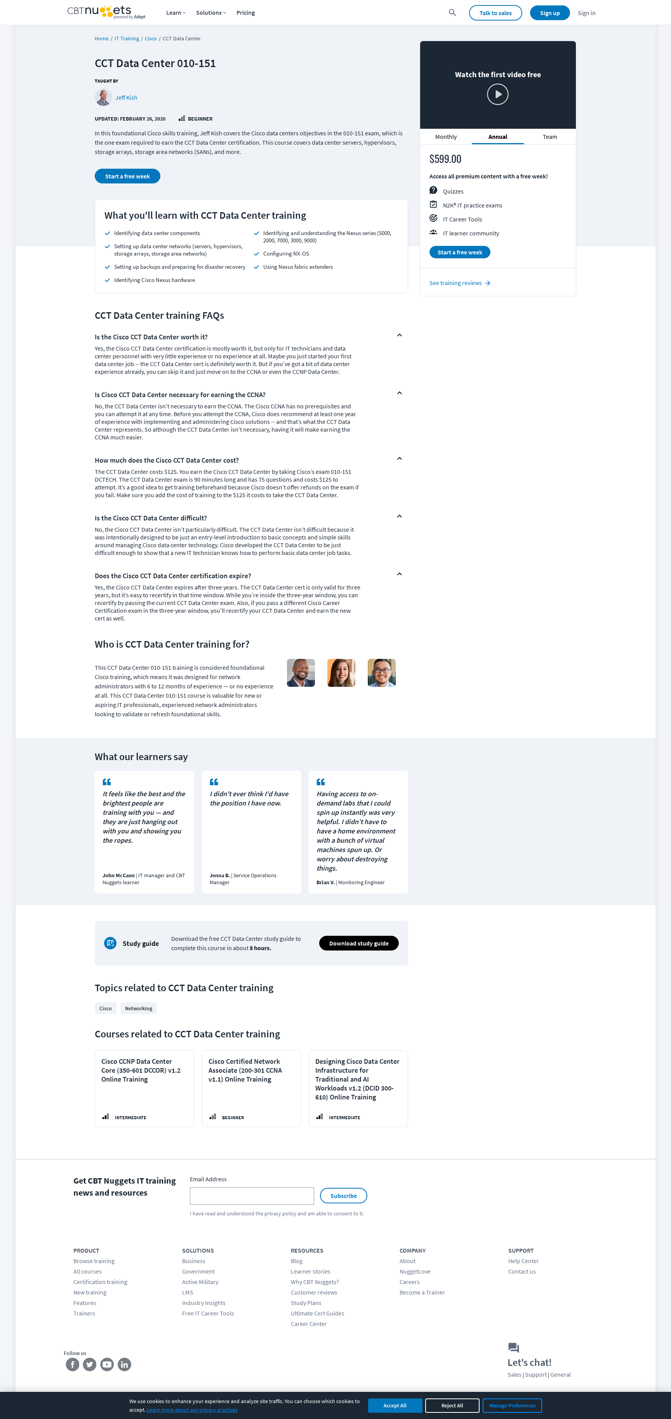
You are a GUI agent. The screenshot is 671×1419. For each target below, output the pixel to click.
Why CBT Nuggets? (315, 1282)
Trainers (84, 1313)
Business (193, 1261)
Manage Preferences (512, 1405)
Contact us (522, 1271)
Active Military (200, 1282)
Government (198, 1271)
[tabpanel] (498, 209)
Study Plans (306, 1303)
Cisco (151, 38)
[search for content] (452, 12)
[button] (245, 334)
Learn (173, 12)
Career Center (309, 1323)
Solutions (209, 12)
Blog (296, 1261)
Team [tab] (550, 136)
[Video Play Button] (498, 95)
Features (84, 1303)
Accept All (395, 1405)
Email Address (208, 1179)
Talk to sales (496, 13)
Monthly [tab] (446, 136)
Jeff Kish (126, 97)
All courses (87, 1271)
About (407, 1261)
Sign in (587, 13)
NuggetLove (415, 1271)
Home (102, 38)
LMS (187, 1292)
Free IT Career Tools (208, 1313)
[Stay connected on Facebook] (72, 1366)
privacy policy (280, 1213)
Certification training (100, 1282)
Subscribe (343, 1195)
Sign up (550, 13)
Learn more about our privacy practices (192, 1409)
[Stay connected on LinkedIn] (125, 1366)
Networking (138, 1008)
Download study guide (359, 943)
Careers (410, 1282)
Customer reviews (314, 1292)
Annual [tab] (498, 136)
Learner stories (310, 1271)
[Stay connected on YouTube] (107, 1366)
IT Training (127, 38)
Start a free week (127, 176)
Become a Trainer (422, 1292)
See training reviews (455, 283)
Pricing (245, 12)
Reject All (452, 1405)
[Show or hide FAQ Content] (399, 335)
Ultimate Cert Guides (317, 1313)
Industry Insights (204, 1303)
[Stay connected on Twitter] (90, 1366)
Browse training (94, 1261)
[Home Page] (106, 12)
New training (89, 1292)
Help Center (523, 1261)
